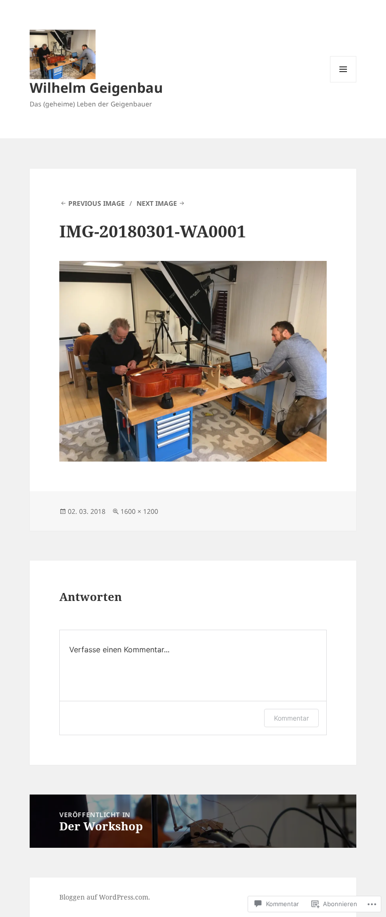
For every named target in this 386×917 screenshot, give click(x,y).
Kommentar (291, 718)
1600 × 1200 (139, 511)
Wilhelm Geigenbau (96, 87)
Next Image (157, 203)
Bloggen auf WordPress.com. (104, 897)
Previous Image (96, 203)
